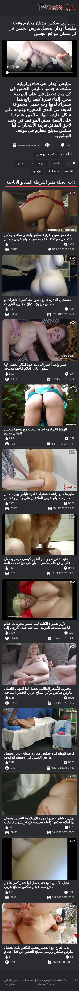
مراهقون (36, 171)
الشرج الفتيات (38, 163)
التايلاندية (58, 163)
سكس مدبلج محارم (46, 154)
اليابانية (69, 171)
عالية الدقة (53, 171)
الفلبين (20, 163)
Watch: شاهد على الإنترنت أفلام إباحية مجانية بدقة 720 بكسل (46, 982)
